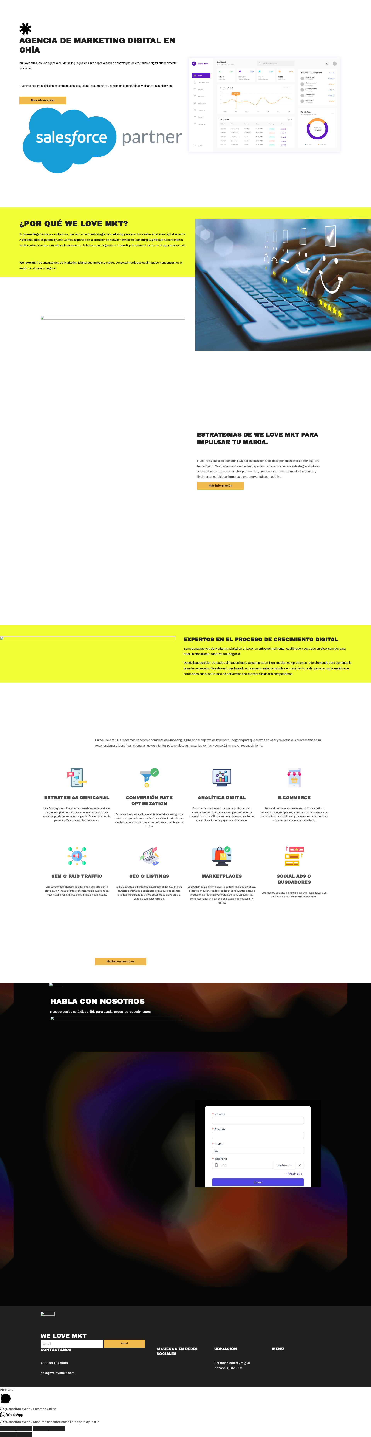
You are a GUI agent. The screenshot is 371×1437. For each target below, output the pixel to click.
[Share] (24, 1428)
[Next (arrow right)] (24, 1434)
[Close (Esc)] (8, 1428)
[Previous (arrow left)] (8, 1434)
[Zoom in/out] (57, 1428)
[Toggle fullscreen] (41, 1428)
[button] (42, 100)
